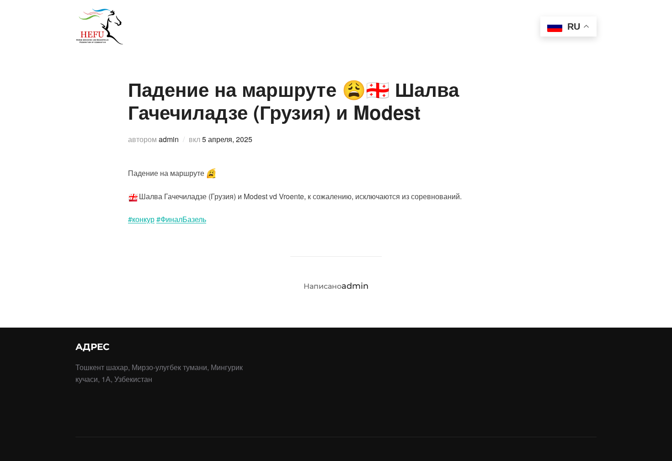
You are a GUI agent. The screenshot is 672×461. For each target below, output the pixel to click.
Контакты (510, 36)
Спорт (228, 20)
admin (169, 139)
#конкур (141, 219)
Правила (270, 20)
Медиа (466, 36)
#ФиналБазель (181, 219)
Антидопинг (505, 20)
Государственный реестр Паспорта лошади (384, 20)
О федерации (166, 20)
